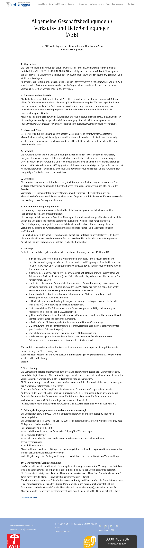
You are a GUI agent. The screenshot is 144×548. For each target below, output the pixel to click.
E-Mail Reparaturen (62, 531)
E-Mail (57, 528)
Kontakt (131, 4)
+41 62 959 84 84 (63, 524)
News (108, 4)
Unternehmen (96, 4)
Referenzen (83, 4)
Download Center (56, 4)
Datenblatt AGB (29, 497)
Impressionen (117, 4)
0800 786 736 (117, 539)
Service (71, 4)
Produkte (41, 4)
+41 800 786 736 (90, 524)
